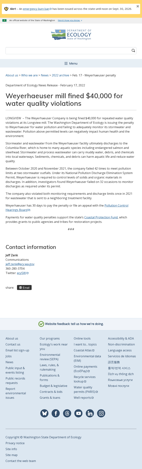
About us (12, 75)
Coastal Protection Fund (101, 217)
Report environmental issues (16, 393)
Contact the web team (21, 461)
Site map (12, 455)
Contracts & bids (51, 392)
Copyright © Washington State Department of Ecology (43, 437)
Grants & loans (50, 398)
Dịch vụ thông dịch (121, 374)
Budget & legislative (53, 386)
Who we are (29, 75)
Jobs (9, 356)
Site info (11, 449)
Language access (120, 350)
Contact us (13, 344)
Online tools (82, 338)
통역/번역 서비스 (119, 368)
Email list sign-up (17, 350)
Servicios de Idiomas (122, 356)
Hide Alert (129, 7)
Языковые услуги (120, 380)
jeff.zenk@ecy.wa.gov (20, 264)
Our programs (50, 338)
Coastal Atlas (83, 350)
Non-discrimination (121, 344)
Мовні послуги (118, 386)
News (45, 75)
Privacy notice (15, 443)
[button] (71, 63)
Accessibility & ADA (121, 338)
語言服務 (114, 362)
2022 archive (60, 75)
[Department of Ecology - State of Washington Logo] (71, 35)
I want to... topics (85, 344)
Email (26, 287)
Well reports (82, 398)
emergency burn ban (36, 9)
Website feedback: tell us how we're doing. (74, 324)
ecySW (21, 273)
